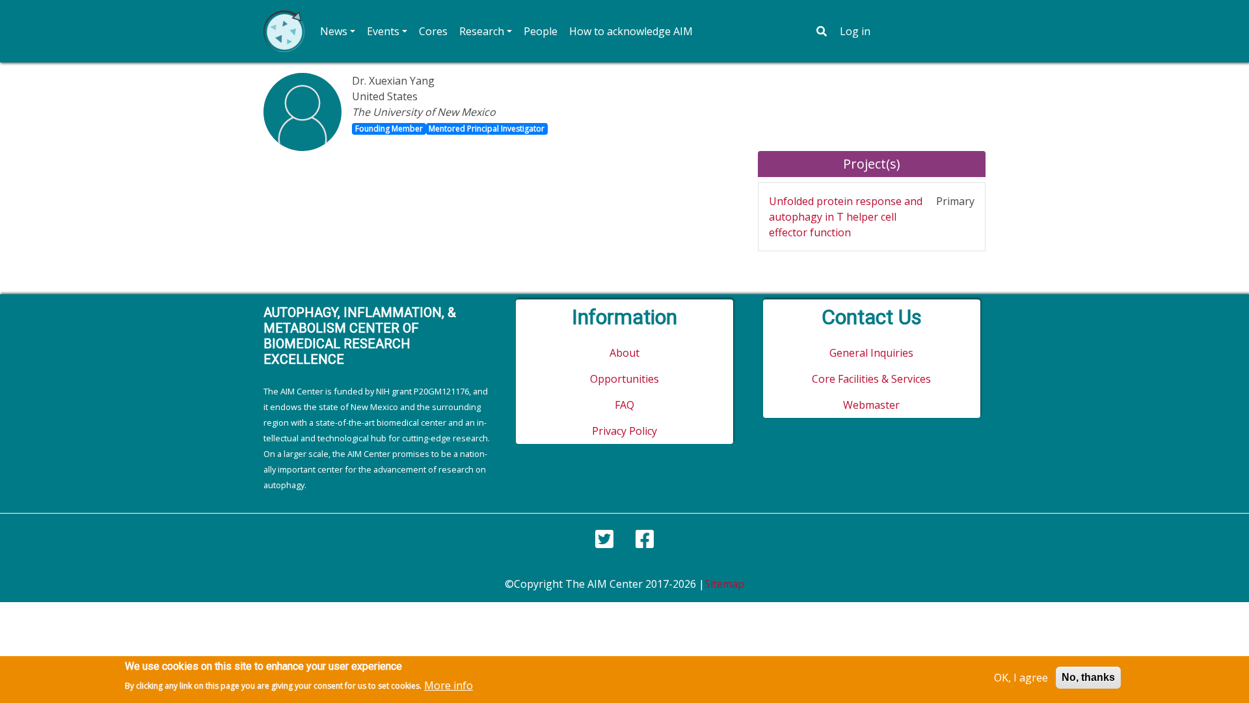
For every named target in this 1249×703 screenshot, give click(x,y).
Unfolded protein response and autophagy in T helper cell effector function (845, 217)
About (624, 353)
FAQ (624, 405)
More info (448, 685)
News (333, 31)
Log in (855, 31)
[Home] (283, 31)
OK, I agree (1021, 677)
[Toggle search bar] (822, 31)
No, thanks (1088, 677)
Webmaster (871, 405)
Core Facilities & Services (871, 379)
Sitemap (724, 584)
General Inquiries (871, 353)
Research (481, 31)
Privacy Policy (624, 431)
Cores (433, 31)
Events (383, 31)
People (540, 31)
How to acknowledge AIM (631, 31)
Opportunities (624, 379)
